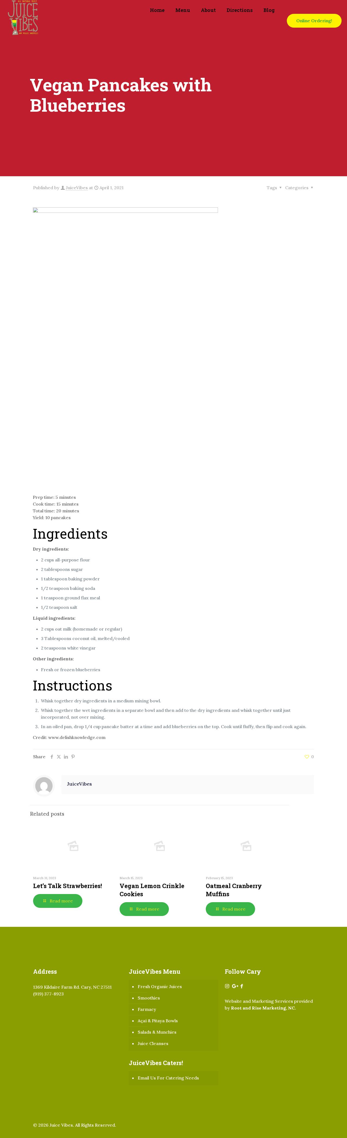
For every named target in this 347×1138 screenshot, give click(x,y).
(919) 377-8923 (48, 993)
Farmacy (147, 1009)
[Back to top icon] (321, 1127)
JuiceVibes (77, 187)
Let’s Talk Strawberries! (67, 886)
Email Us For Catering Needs (168, 1078)
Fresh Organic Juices (160, 986)
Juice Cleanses (153, 1043)
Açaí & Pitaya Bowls (158, 1020)
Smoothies (149, 998)
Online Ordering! (314, 20)
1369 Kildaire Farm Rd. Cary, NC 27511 (72, 987)
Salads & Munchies (157, 1032)
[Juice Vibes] (23, 20)
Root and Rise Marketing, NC (263, 1008)
